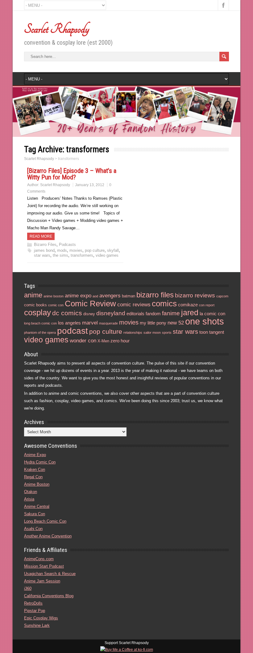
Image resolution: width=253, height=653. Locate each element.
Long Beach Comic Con (45, 521)
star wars (42, 255)
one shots (204, 321)
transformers (82, 255)
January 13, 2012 (89, 185)
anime (33, 295)
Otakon (30, 491)
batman (128, 296)
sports (167, 332)
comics (164, 303)
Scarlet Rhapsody (56, 29)
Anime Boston (36, 484)
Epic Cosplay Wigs (41, 618)
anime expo (78, 296)
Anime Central (36, 506)
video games (107, 255)
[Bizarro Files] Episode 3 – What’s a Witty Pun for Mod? (71, 174)
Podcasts (67, 244)
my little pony (153, 322)
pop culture (95, 250)
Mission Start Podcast (44, 566)
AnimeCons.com (39, 559)
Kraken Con (34, 469)
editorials (135, 313)
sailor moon (152, 332)
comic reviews (134, 305)
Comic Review (90, 303)
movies (75, 250)
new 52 (176, 323)
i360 (27, 588)
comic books (35, 305)
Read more (41, 236)
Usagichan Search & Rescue (50, 573)
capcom (222, 296)
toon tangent (211, 332)
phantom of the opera (40, 332)
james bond (44, 250)
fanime (171, 313)
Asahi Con (33, 528)
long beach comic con (40, 323)
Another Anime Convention (48, 536)
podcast (72, 331)
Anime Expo (35, 454)
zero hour (120, 340)
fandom (153, 313)
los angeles (69, 322)
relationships (132, 332)
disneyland (110, 313)
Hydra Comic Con (40, 462)
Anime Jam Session (42, 581)
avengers (110, 296)
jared (189, 312)
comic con (56, 305)
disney (89, 314)
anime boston (54, 296)
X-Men (103, 341)
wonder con (83, 341)
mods (62, 250)
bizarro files (155, 295)
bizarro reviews (195, 295)
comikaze (188, 304)
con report (206, 305)
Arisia (29, 499)
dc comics (67, 312)
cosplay (37, 312)
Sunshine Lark (37, 625)
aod (95, 296)
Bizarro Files (45, 244)
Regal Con (33, 477)
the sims (60, 255)
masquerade (108, 323)
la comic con (212, 313)
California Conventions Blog (48, 596)
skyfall (113, 250)
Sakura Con (34, 514)
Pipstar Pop (34, 610)
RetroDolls (33, 603)
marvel (90, 323)
